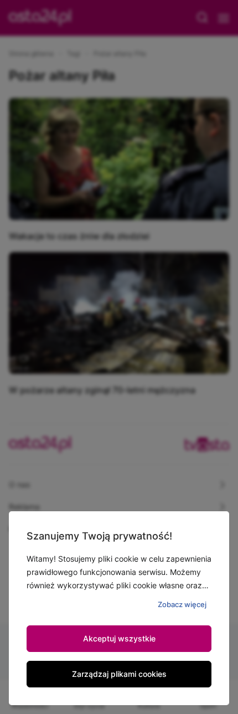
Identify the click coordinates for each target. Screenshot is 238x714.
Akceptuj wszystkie (119, 638)
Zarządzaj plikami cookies (119, 674)
